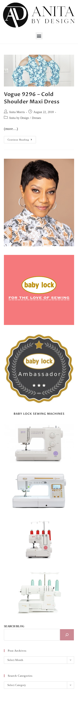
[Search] (67, 635)
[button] (39, 35)
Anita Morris (17, 112)
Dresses (36, 118)
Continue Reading (22, 138)
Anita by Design (19, 118)
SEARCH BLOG (14, 626)
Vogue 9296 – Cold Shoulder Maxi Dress (31, 98)
